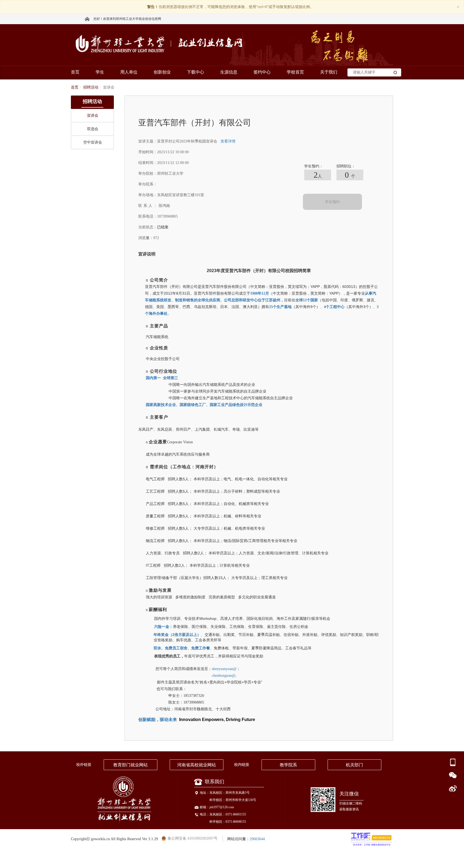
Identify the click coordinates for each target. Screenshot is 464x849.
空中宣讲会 (92, 142)
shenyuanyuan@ (224, 669)
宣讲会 (92, 116)
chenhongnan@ (223, 676)
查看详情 (227, 141)
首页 (74, 87)
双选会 (92, 129)
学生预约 (332, 202)
